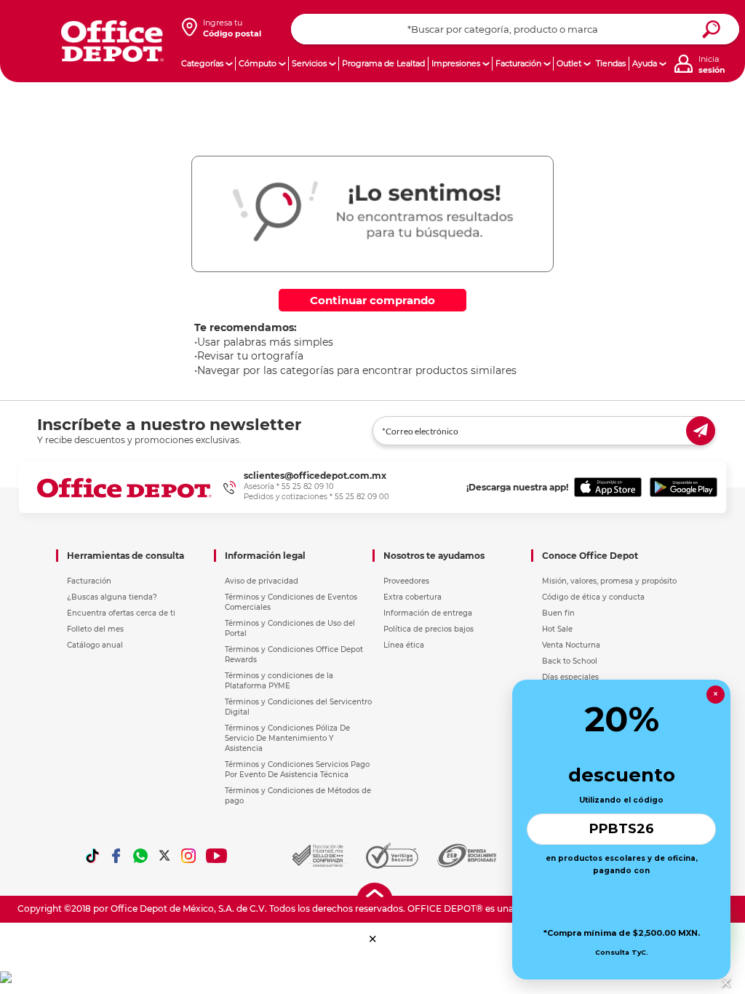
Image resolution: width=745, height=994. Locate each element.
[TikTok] (92, 855)
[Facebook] (116, 855)
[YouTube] (217, 855)
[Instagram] (188, 855)
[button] (373, 939)
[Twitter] (164, 855)
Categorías (202, 63)
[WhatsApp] (140, 855)
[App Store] (608, 487)
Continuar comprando (372, 300)
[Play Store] (683, 487)
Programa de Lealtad (383, 63)
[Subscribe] (700, 430)
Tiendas (611, 63)
